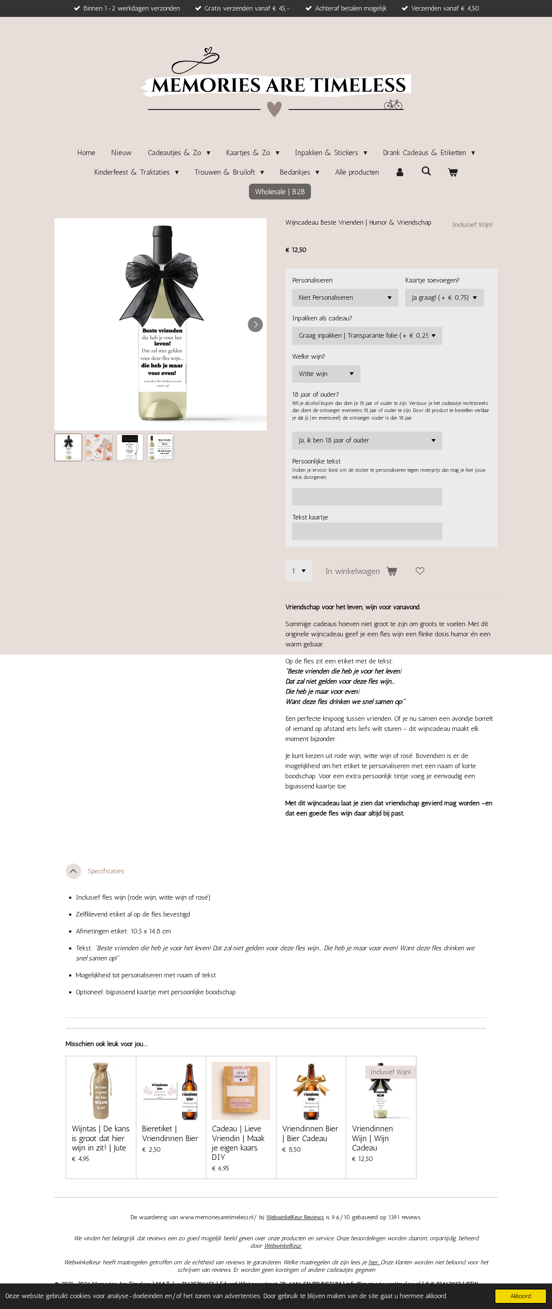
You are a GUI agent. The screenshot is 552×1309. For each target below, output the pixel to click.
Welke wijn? (309, 356)
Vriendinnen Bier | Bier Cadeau (310, 1133)
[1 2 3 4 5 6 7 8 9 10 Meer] (298, 570)
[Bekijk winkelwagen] (452, 172)
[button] (68, 447)
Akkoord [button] (520, 1296)
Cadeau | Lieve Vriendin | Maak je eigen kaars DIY (238, 1143)
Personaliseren (312, 280)
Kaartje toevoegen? (432, 280)
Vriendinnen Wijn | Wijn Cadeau (372, 1138)
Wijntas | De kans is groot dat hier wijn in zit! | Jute (101, 1138)
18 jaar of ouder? (315, 394)
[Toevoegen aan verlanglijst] (420, 570)
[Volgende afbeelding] (255, 324)
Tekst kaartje (310, 517)
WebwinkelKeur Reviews (295, 1217)
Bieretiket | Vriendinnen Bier (170, 1133)
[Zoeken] (426, 171)
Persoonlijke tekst (316, 461)
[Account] (400, 172)
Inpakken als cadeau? (322, 318)
